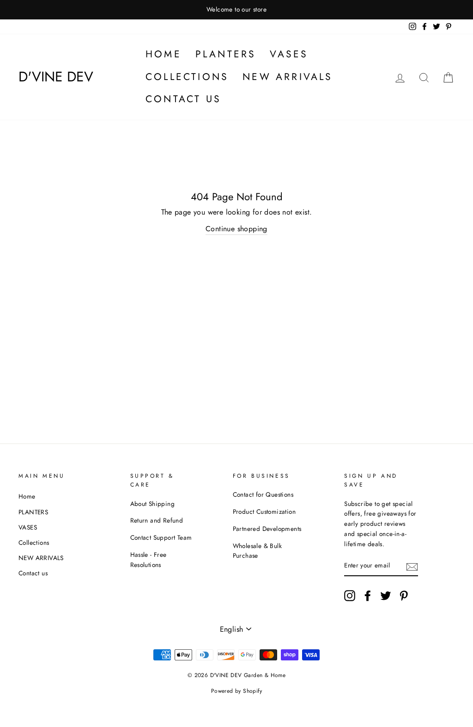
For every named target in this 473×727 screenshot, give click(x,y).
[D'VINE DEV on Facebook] (367, 595)
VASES (289, 54)
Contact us (183, 99)
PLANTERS (225, 54)
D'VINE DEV (55, 76)
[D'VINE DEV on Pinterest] (403, 595)
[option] (236, 10)
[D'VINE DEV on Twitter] (385, 595)
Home (164, 54)
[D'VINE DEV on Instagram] (349, 595)
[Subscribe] (412, 566)
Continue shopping (236, 228)
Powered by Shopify (236, 691)
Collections (187, 77)
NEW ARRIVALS (288, 77)
